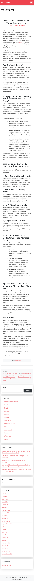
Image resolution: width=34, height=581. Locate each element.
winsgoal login (8, 430)
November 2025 (6, 518)
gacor (20, 42)
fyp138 (6, 408)
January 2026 (5, 513)
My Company (6, 2)
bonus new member (9, 423)
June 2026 (5, 499)
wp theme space (17, 579)
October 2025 (6, 521)
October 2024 (6, 551)
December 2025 (6, 515)
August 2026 (5, 493)
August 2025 (5, 526)
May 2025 (5, 535)
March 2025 (5, 540)
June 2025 (5, 532)
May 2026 (5, 502)
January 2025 (5, 546)
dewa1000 (7, 411)
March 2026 (5, 507)
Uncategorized (18, 360)
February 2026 (6, 510)
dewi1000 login (8, 420)
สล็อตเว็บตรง (7, 436)
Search (4, 388)
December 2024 (6, 548)
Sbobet (6, 433)
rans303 (6, 439)
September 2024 (7, 554)
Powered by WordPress (10, 577)
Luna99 (6, 426)
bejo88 (6, 404)
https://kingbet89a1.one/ (11, 401)
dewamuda (7, 417)
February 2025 (6, 543)
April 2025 (5, 537)
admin (23, 25)
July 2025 (4, 529)
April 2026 (5, 504)
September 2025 (7, 524)
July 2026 (4, 496)
